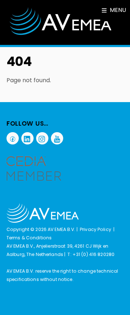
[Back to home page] (42, 221)
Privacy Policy (95, 229)
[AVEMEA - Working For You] (60, 34)
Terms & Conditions (29, 238)
